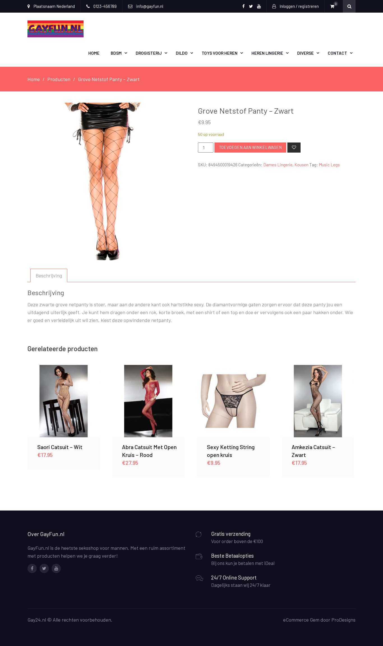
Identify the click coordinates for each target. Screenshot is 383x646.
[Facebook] (32, 568)
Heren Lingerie (267, 53)
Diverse (305, 53)
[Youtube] (56, 568)
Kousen (301, 164)
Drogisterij (149, 53)
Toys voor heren (219, 53)
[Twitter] (44, 568)
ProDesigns (343, 620)
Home (94, 53)
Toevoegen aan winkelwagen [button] (63, 401)
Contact (337, 53)
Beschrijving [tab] (49, 275)
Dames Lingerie (277, 164)
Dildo (182, 53)
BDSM (116, 53)
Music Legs (329, 164)
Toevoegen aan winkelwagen (250, 147)
